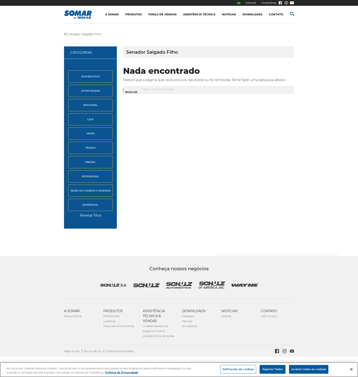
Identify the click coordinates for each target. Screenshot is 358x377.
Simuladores (189, 326)
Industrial (90, 105)
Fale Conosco (269, 316)
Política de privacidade (119, 351)
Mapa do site (72, 351)
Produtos (133, 14)
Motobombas (111, 316)
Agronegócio (90, 76)
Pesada (91, 147)
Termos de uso (93, 351)
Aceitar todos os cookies (308, 369)
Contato (276, 14)
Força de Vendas (162, 14)
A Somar (112, 14)
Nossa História (73, 316)
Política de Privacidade (121, 372)
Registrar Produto (154, 331)
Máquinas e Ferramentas (118, 326)
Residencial (90, 204)
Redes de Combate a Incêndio (90, 190)
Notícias (226, 316)
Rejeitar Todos (272, 369)
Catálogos (188, 316)
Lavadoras (109, 321)
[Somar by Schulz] (82, 14)
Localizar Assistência (155, 326)
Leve (90, 119)
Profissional (90, 176)
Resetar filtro (90, 215)
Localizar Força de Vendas (158, 336)
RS (66, 34)
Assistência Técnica (199, 14)
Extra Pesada (90, 90)
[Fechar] (351, 369)
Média (90, 133)
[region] (179, 369)
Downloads (252, 14)
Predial (90, 162)
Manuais (187, 321)
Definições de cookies (238, 369)
